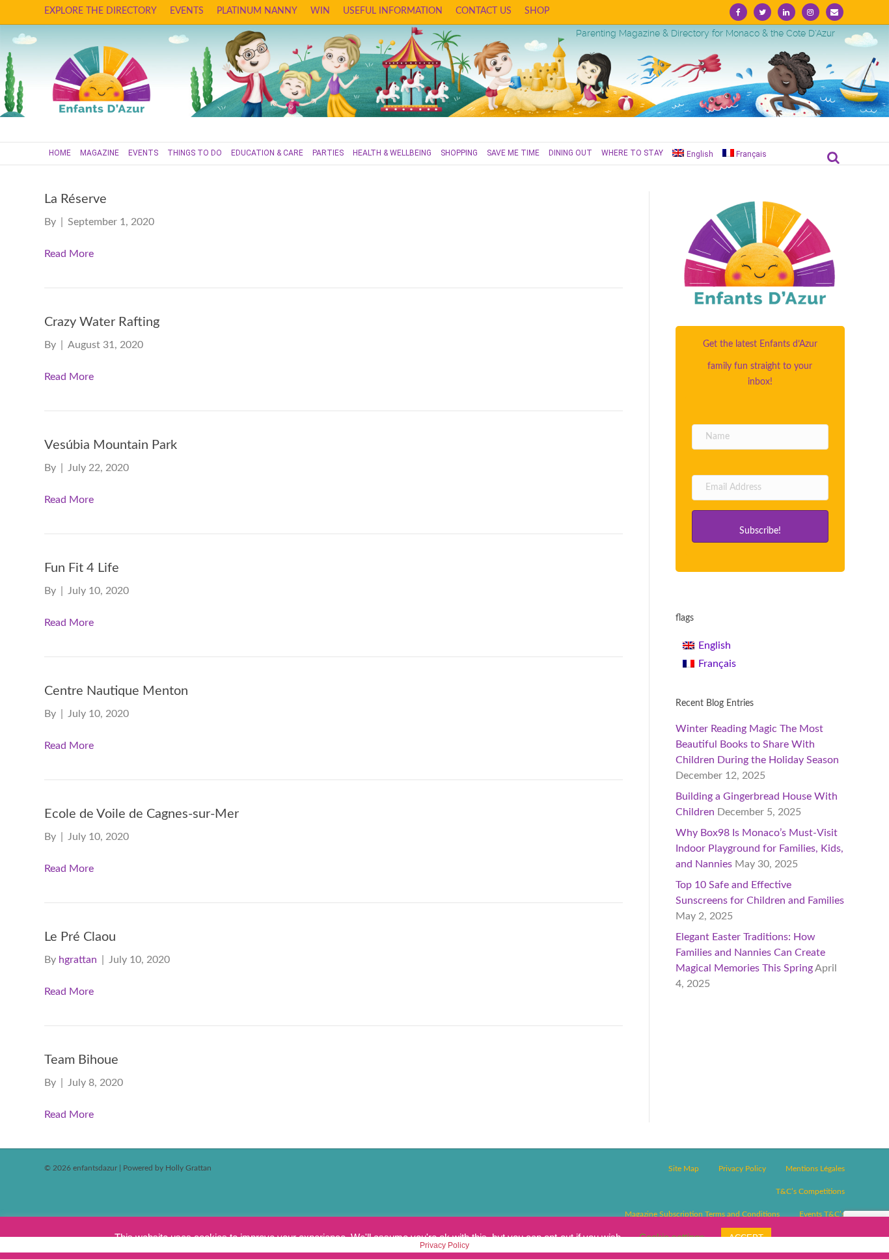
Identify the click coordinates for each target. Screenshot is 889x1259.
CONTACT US (484, 11)
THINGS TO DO (194, 152)
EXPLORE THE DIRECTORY (100, 11)
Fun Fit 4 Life (81, 568)
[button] (760, 526)
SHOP (537, 11)
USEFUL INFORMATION (393, 11)
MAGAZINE (99, 152)
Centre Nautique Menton (116, 690)
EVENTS (187, 11)
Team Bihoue (81, 1059)
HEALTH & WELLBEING (392, 152)
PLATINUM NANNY (257, 11)
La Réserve (75, 199)
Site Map (683, 1168)
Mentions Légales (815, 1168)
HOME (60, 152)
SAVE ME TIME (513, 152)
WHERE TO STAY (632, 152)
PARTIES (328, 152)
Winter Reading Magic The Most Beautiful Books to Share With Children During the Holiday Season (757, 744)
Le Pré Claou (80, 936)
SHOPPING (459, 152)
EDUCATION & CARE (267, 152)
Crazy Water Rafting (101, 322)
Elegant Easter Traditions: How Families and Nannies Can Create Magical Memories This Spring (750, 952)
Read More (69, 254)
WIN (320, 11)
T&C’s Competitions (810, 1191)
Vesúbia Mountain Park (110, 445)
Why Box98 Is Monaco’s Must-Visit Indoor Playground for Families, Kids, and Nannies (759, 848)
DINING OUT (570, 152)
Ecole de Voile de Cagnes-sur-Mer (141, 813)
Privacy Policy (742, 1168)
